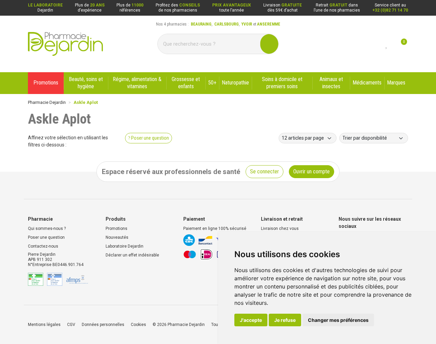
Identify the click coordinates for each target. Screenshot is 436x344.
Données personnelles (103, 324)
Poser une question (46, 237)
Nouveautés (117, 237)
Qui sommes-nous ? (47, 228)
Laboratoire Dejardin (124, 246)
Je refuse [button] (285, 320)
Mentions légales (44, 324)
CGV (71, 324)
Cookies (138, 324)
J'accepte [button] (251, 320)
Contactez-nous (43, 246)
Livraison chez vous (280, 228)
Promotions (116, 228)
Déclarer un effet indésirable (132, 255)
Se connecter (264, 171)
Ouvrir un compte (311, 171)
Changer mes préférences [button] (338, 320)
